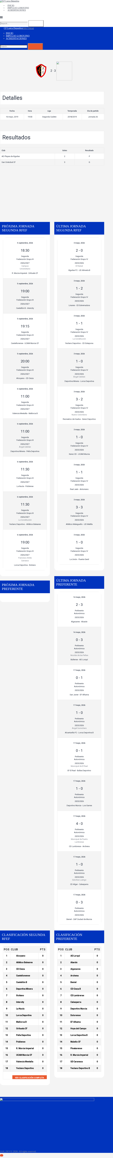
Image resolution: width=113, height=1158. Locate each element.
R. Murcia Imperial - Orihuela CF (25, 273)
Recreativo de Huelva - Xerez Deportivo (79, 419)
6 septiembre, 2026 (25, 389)
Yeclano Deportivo (25, 1068)
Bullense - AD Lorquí (79, 659)
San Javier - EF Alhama (79, 695)
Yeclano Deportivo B (80, 1068)
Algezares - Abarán (79, 622)
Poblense (20, 1042)
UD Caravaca (76, 1061)
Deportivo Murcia (78, 1008)
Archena (74, 975)
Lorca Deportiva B (79, 1035)
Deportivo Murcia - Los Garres (79, 805)
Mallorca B (21, 1022)
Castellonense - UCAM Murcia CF (25, 343)
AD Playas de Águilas (11, 156)
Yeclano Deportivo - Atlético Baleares (25, 524)
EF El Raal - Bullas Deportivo (79, 770)
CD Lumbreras (77, 995)
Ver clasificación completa (29, 1078)
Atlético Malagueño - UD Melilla (79, 524)
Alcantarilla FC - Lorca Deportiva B (79, 732)
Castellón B (21, 982)
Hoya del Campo (78, 1028)
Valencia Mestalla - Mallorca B (25, 413)
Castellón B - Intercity (25, 308)
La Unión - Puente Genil (79, 559)
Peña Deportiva (23, 1035)
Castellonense (23, 975)
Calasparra (75, 1002)
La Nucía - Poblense (25, 486)
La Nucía (20, 1008)
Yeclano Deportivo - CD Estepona (79, 343)
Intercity (20, 1002)
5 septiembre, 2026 (25, 243)
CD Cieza (20, 969)
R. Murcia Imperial (25, 1048)
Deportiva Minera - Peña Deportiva (25, 451)
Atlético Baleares (24, 962)
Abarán (73, 962)
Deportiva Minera (24, 989)
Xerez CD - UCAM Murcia (79, 454)
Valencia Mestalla (24, 1061)
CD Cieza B (75, 989)
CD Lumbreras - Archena (79, 846)
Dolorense (75, 1015)
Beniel (73, 982)
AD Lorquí (75, 956)
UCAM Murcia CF (24, 1055)
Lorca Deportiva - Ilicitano (25, 565)
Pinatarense (76, 1048)
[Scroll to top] (1, 1155)
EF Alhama (75, 1022)
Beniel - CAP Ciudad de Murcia (79, 919)
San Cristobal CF (9, 162)
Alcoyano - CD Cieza (25, 378)
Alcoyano (20, 956)
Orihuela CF (21, 1028)
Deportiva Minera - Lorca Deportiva (79, 381)
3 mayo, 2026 (79, 243)
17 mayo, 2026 (79, 670)
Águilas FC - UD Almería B (79, 270)
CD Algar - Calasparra (79, 884)
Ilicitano (20, 995)
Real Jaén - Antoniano (79, 489)
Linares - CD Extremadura (79, 305)
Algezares (75, 969)
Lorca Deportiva (23, 1015)
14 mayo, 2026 (79, 597)
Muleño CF (75, 1042)
